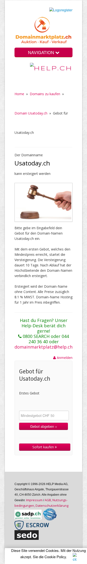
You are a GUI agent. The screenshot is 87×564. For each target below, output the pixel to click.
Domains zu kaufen (45, 94)
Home (19, 94)
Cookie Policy (55, 556)
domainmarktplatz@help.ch (43, 347)
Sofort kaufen (43, 447)
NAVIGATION (41, 52)
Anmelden (64, 357)
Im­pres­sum (34, 500)
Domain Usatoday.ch (30, 113)
